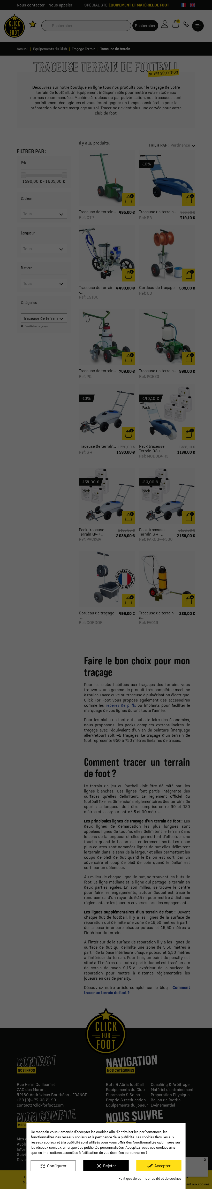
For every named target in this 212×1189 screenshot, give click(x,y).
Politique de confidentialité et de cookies (149, 1178)
